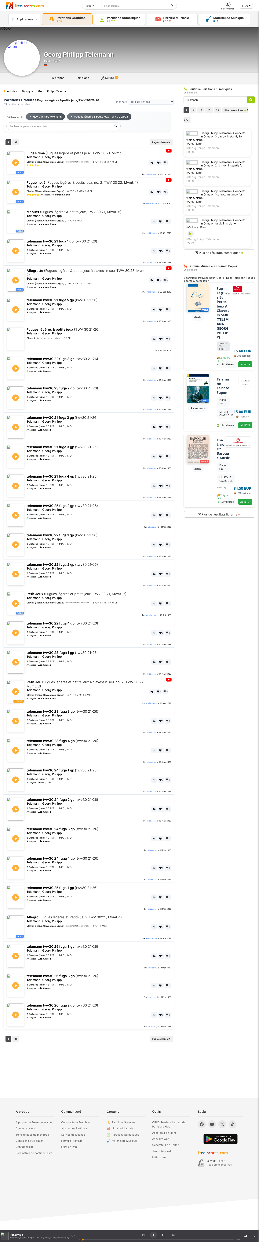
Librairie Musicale (122, 1128)
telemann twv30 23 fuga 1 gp (62, 654)
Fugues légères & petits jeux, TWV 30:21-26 (101, 116)
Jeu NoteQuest (161, 1151)
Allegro (74, 919)
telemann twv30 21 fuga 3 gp (62, 449)
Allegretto (87, 274)
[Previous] (143, 1235)
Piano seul (222, 401)
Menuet (74, 214)
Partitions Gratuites (123, 1122)
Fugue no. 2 (82, 184)
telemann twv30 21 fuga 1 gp (62, 243)
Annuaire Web (160, 1138)
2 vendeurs (198, 408)
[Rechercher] (172, 5)
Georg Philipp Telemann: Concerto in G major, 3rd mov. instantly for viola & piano (216, 136)
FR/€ (245, 5)
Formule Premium (71, 1140)
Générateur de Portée (165, 1144)
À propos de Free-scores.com (34, 1122)
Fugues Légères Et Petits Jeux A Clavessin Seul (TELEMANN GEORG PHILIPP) (223, 312)
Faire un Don (69, 1146)
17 (200, 110)
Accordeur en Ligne (164, 1132)
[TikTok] (232, 1124)
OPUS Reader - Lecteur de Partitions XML (168, 1124)
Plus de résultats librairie (220, 514)
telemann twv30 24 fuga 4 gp (62, 860)
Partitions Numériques (125, 1134)
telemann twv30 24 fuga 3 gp (62, 831)
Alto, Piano (194, 143)
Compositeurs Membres (76, 1122)
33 (217, 110)
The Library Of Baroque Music (223, 449)
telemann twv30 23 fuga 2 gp (62, 390)
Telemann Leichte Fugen (223, 386)
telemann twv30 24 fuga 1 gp (62, 772)
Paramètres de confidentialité (34, 1153)
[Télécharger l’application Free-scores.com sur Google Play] (220, 1139)
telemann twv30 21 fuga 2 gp (62, 419)
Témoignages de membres (32, 1134)
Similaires (227, 364)
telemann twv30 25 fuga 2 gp (62, 508)
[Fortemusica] (201, 1163)
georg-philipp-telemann (47, 116)
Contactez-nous (26, 1128)
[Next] (163, 1235)
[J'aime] (73, 1236)
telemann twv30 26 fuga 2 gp (62, 1007)
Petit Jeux (76, 596)
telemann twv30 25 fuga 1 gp (62, 890)
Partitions (82, 78)
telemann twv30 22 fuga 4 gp (62, 625)
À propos (58, 78)
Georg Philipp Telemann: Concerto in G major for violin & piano (223, 221)
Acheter (245, 364)
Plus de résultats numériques (221, 253)
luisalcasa (151, 262)
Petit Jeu (85, 686)
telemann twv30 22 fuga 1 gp (62, 537)
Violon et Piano (196, 227)
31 (15, 142)
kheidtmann (151, 174)
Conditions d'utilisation (29, 1140)
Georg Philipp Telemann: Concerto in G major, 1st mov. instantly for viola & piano (216, 194)
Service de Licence (73, 1134)
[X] (222, 1124)
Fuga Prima (76, 155)
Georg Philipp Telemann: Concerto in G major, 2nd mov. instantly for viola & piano (216, 165)
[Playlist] (254, 1236)
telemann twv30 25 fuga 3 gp (62, 948)
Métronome (159, 1157)
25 (208, 110)
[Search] (115, 126)
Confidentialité (25, 1146)
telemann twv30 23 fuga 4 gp (62, 743)
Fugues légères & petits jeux (63, 331)
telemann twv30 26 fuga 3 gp (62, 978)
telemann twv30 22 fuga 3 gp (62, 361)
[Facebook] (202, 1124)
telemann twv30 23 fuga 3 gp (62, 713)
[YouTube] (212, 1124)
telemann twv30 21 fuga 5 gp (62, 302)
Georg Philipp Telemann (202, 148)
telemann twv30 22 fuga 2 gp (62, 566)
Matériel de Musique (124, 1140)
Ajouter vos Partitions (74, 1128)
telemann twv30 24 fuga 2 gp (62, 801)
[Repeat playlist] (173, 1235)
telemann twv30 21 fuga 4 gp (62, 478)
